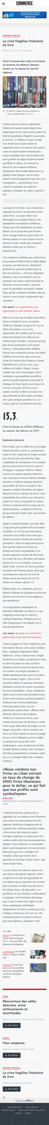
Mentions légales (8, 1110)
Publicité (18, 1113)
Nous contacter (32, 1107)
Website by (20, 1101)
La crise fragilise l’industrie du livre (23, 1075)
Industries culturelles (11, 36)
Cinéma (5, 996)
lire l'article (12, 1025)
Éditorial (6, 1038)
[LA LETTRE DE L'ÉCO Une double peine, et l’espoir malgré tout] (24, 949)
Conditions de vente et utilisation (31, 1110)
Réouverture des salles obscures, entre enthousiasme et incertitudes (19, 1007)
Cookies (28, 1113)
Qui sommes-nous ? (15, 1107)
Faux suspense (14, 1043)
